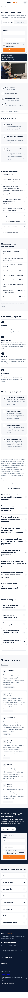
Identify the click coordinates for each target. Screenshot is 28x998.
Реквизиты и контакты (5, 974)
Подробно (9, 111)
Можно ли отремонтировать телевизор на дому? (10, 615)
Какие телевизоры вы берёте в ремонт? (10, 606)
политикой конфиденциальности (15, 45)
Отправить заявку (14, 50)
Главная (3, 6)
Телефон (5, 30)
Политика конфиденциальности (7, 983)
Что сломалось (7, 37)
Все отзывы (4, 665)
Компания (4, 963)
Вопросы (16, 111)
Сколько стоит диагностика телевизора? (12, 624)
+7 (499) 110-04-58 (8, 829)
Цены (3, 111)
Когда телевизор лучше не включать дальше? (12, 641)
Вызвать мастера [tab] (8, 22)
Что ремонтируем (6, 957)
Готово (11, 2)
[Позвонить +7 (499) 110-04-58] (25, 2)
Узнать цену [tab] (20, 22)
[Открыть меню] (2, 2)
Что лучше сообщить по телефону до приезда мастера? (11, 632)
